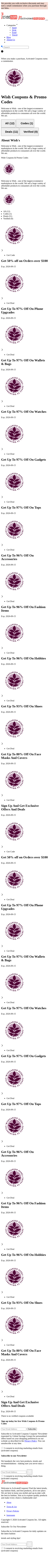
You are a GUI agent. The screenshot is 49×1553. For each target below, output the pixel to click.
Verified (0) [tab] (8, 218)
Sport (14, 28)
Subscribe (32, 1429)
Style (14, 30)
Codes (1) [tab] (7, 214)
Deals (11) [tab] (7, 216)
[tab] (8, 123)
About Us (11, 40)
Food (14, 32)
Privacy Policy (30, 1441)
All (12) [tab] (6, 211)
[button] (27, 25)
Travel (14, 35)
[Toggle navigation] (47, 20)
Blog (9, 37)
